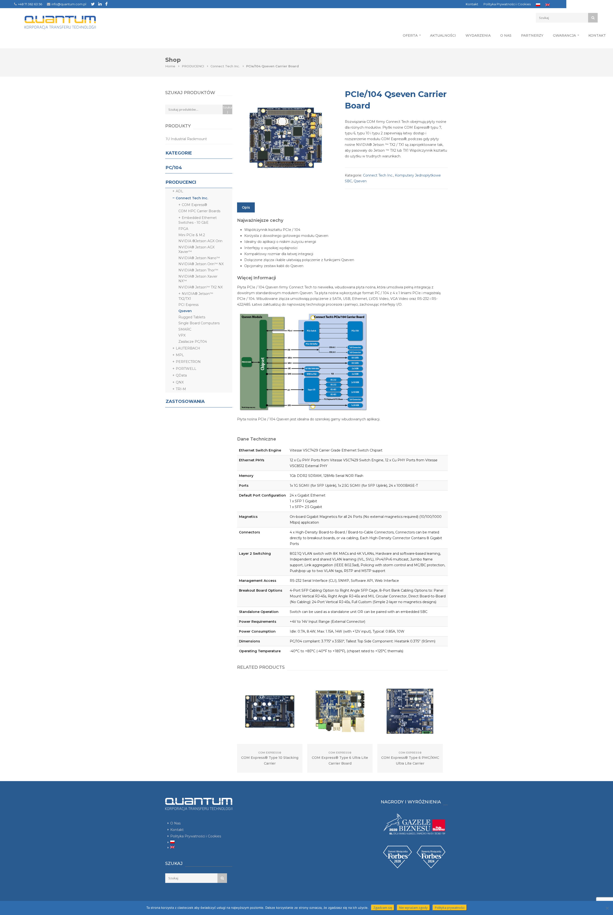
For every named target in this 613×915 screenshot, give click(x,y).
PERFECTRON (188, 362)
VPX (182, 335)
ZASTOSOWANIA (185, 401)
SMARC (184, 329)
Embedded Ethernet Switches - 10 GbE (197, 220)
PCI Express (188, 305)
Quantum (60, 22)
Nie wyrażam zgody (413, 907)
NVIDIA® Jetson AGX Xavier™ (196, 249)
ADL (179, 191)
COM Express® (194, 205)
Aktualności (443, 35)
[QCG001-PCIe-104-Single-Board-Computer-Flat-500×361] (286, 138)
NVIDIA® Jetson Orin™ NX (201, 264)
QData (181, 375)
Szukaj (227, 109)
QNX (180, 382)
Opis (246, 207)
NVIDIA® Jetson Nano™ (199, 258)
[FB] (106, 4)
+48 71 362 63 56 (30, 4)
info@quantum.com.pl (68, 4)
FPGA (183, 229)
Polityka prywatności (450, 907)
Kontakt (472, 4)
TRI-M (181, 389)
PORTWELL (186, 368)
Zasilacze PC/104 (192, 341)
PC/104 (174, 167)
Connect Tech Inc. (225, 66)
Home (170, 66)
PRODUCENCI (193, 66)
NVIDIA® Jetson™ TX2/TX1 (195, 296)
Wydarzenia (478, 35)
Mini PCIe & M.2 (191, 235)
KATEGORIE (179, 153)
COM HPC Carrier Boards (199, 211)
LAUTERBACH (188, 348)
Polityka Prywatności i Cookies (507, 4)
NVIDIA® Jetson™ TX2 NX (200, 287)
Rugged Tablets (191, 317)
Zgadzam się (382, 907)
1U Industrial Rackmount (186, 139)
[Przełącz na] (538, 4)
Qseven (360, 181)
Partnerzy (532, 35)
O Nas (505, 35)
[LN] (100, 4)
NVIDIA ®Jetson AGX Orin (200, 241)
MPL (180, 355)
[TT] (93, 4)
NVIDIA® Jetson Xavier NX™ (197, 278)
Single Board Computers (199, 323)
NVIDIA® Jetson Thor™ (198, 270)
